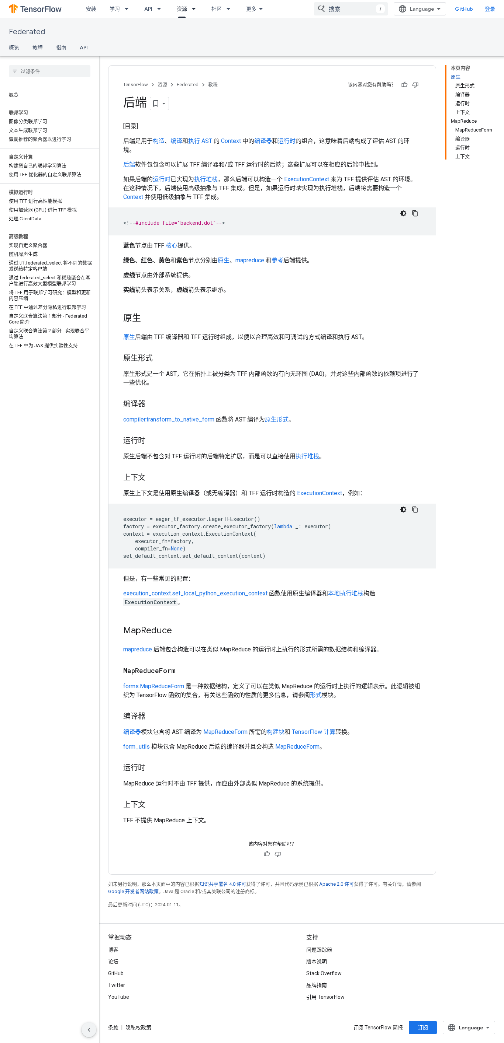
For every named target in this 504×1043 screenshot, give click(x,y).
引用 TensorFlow (325, 997)
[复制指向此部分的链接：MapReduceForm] (183, 671)
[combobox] (351, 8)
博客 (113, 950)
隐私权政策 (138, 1027)
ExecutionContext (306, 179)
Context (231, 140)
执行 (194, 140)
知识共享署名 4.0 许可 (222, 884)
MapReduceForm (225, 731)
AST (206, 140)
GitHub (464, 9)
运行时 (287, 140)
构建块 (275, 731)
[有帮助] (404, 84)
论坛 (113, 962)
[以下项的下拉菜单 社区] (230, 9)
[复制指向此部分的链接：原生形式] (160, 358)
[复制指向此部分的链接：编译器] (152, 404)
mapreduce (249, 260)
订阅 (423, 1027)
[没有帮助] (415, 84)
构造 (159, 140)
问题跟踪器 (319, 950)
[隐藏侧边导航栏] (89, 1029)
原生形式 (277, 419)
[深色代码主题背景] (403, 213)
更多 (251, 9)
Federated (27, 31)
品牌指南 (316, 985)
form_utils (136, 746)
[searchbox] (49, 71)
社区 (216, 9)
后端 (129, 164)
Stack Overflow (324, 973)
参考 (277, 260)
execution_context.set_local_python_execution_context (195, 593)
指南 (61, 47)
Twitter (116, 985)
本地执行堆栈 (345, 593)
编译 (176, 140)
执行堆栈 (206, 179)
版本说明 (316, 962)
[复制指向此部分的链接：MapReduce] (179, 631)
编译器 (263, 140)
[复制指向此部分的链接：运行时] (152, 441)
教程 (37, 47)
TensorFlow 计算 (313, 731)
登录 (490, 9)
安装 (91, 9)
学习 (115, 9)
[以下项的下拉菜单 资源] (196, 9)
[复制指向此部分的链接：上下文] (152, 478)
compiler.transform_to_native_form (168, 419)
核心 (171, 245)
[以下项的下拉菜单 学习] (129, 9)
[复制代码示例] (415, 213)
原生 (223, 260)
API (148, 9)
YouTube (118, 997)
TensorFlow (135, 84)
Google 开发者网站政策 (133, 891)
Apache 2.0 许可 (336, 884)
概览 (14, 47)
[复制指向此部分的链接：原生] (148, 318)
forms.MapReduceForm (153, 686)
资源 (182, 9)
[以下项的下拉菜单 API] (161, 9)
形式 (316, 695)
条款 (113, 1027)
